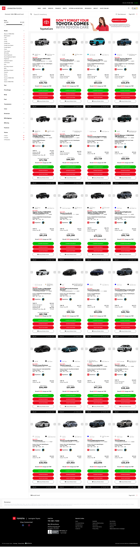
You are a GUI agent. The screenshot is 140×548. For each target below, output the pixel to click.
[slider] (5, 24)
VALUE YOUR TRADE (43, 97)
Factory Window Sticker (44, 101)
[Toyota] (3, 8)
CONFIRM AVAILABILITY (43, 90)
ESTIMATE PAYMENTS (43, 93)
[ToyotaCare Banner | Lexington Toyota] (84, 24)
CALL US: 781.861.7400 (127, 2)
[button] (54, 42)
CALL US (34, 106)
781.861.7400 (51, 106)
